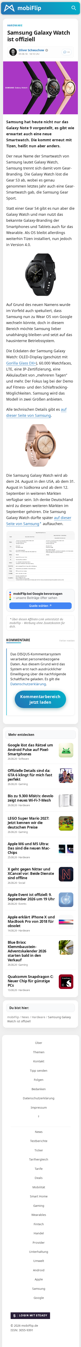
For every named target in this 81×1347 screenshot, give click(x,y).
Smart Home (39, 1196)
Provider (39, 1243)
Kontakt (38, 1061)
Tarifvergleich (38, 1159)
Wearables (38, 1215)
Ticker (38, 1150)
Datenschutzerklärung (28, 684)
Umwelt (38, 1261)
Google (39, 1298)
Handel (39, 1233)
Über (38, 1043)
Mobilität (38, 1187)
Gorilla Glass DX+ (21, 363)
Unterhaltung (38, 1252)
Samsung (38, 1289)
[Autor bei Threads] (46, 50)
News (39, 1132)
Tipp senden (38, 1071)
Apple (39, 1279)
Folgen (38, 1080)
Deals (39, 1178)
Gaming (38, 1206)
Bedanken (39, 1089)
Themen (38, 1052)
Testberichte (38, 1141)
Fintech (39, 1224)
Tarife (39, 1169)
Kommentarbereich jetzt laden (40, 699)
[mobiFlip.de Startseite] (24, 8)
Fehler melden (67, 640)
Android (38, 1270)
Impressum (39, 1107)
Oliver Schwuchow (31, 50)
